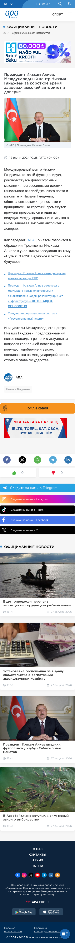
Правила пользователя (13, 929)
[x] (30, 875)
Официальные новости (30, 33)
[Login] (69, 4)
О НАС (37, 849)
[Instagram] (24, 875)
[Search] (60, 4)
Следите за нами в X (24, 530)
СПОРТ (57, 14)
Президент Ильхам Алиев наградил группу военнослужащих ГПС (37, 275)
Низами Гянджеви (18, 389)
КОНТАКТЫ (37, 854)
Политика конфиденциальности (48, 929)
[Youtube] (37, 875)
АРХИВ (37, 860)
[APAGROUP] (37, 902)
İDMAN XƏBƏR (37, 408)
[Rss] (57, 875)
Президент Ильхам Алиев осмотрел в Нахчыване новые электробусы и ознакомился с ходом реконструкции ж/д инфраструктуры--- (35, 296)
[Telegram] (44, 875)
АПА (31, 240)
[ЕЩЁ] (69, 14)
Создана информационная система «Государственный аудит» (32, 316)
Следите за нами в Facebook (30, 520)
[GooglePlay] (24, 912)
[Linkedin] (50, 875)
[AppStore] (51, 912)
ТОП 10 (37, 865)
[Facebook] (17, 875)
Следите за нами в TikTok (27, 509)
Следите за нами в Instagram (29, 499)
